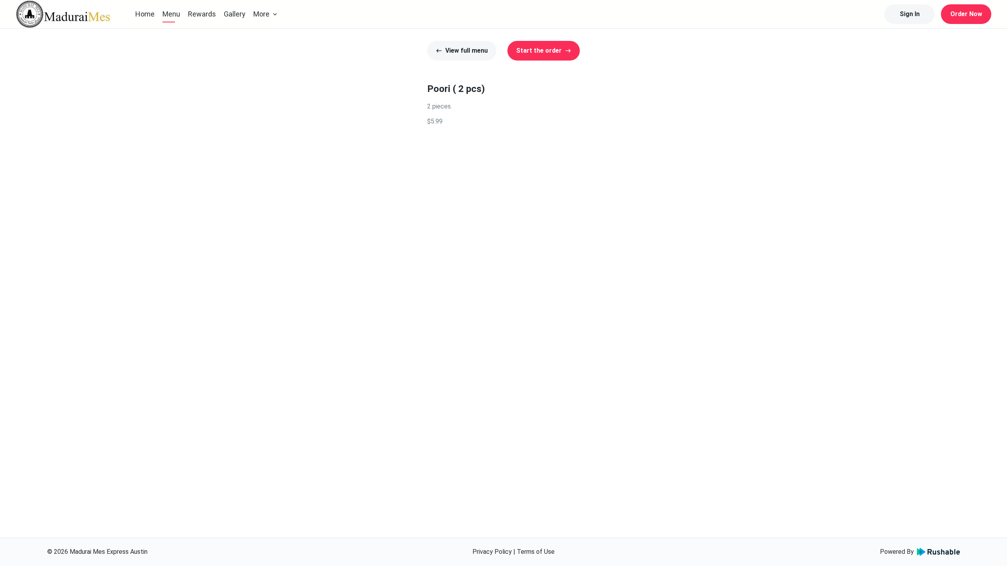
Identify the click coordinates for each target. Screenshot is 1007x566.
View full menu (466, 50)
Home (145, 14)
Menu (171, 14)
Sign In (910, 14)
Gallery (234, 14)
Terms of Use (536, 551)
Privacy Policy (492, 551)
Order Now (966, 14)
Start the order (539, 50)
